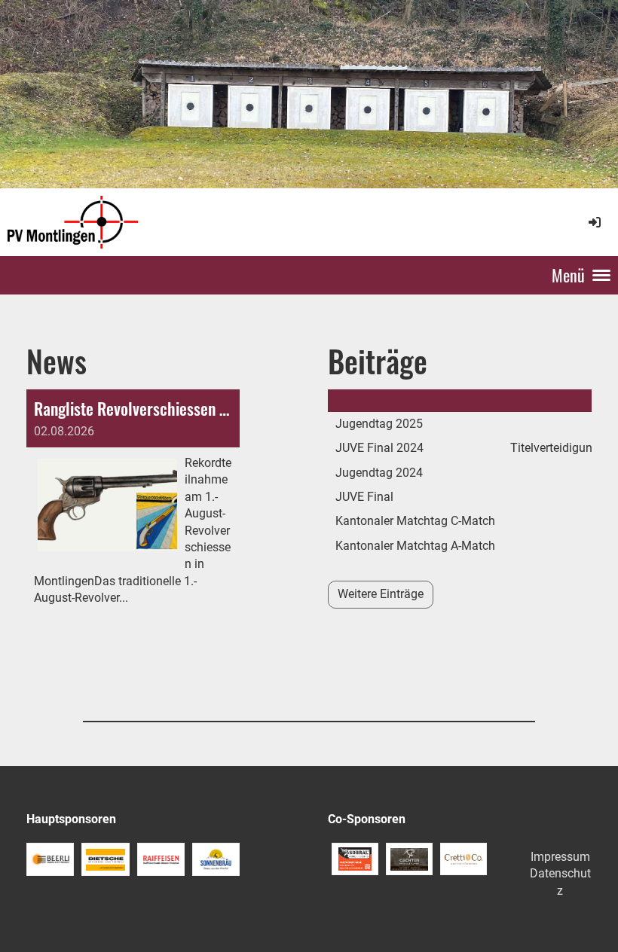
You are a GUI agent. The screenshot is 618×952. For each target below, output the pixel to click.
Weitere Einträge (381, 594)
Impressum (560, 857)
